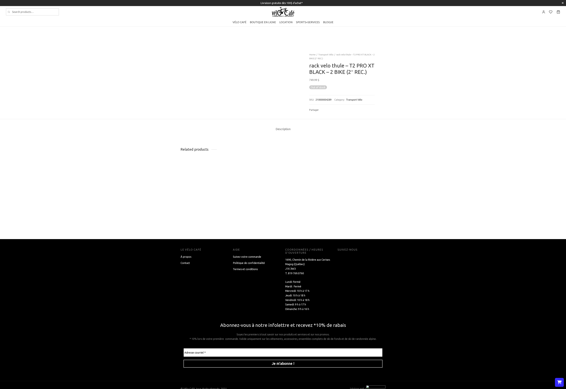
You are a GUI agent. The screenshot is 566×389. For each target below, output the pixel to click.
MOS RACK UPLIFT (349, 174)
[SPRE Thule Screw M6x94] (257, 168)
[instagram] (345, 256)
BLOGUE (328, 22)
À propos (186, 256)
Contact (185, 262)
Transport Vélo (325, 54)
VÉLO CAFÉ (239, 22)
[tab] (283, 129)
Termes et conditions (245, 269)
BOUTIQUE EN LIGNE (263, 22)
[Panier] (558, 12)
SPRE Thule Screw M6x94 (248, 174)
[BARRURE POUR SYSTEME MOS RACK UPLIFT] (204, 168)
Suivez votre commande (247, 256)
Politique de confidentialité (249, 262)
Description (283, 129)
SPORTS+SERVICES (308, 22)
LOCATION (286, 22)
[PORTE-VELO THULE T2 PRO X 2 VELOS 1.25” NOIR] (309, 190)
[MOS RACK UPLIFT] (361, 168)
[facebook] (340, 256)
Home (312, 54)
